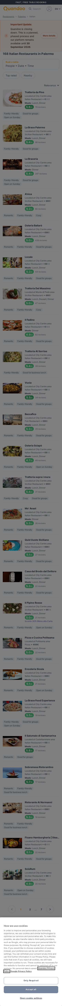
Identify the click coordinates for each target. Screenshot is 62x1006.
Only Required (31, 980)
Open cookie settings (31, 998)
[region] (31, 961)
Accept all (31, 989)
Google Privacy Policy (21, 971)
